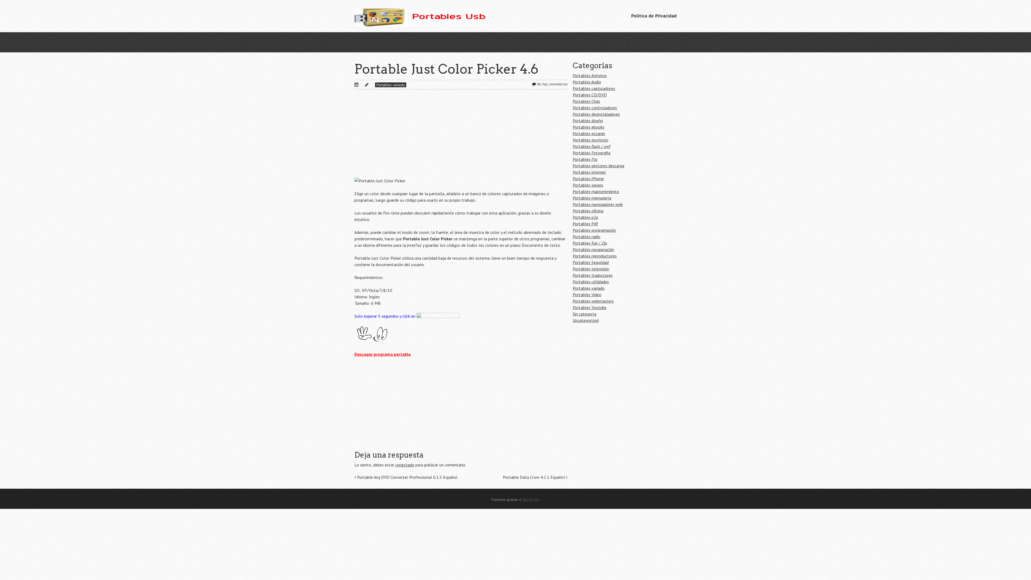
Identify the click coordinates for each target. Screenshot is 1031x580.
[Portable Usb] (420, 16)
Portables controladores (595, 107)
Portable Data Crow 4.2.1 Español (534, 477)
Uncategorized (586, 320)
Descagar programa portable (382, 354)
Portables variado (390, 84)
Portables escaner (589, 133)
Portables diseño (588, 120)
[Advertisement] (461, 137)
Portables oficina (588, 210)
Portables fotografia (591, 152)
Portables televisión (591, 268)
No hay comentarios (552, 84)
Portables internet (589, 172)
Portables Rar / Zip (590, 243)
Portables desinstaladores (596, 114)
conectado (404, 464)
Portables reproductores (595, 256)
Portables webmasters (593, 301)
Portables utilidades (591, 281)
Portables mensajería (592, 198)
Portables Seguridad (591, 262)
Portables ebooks (588, 127)
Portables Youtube (590, 307)
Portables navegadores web (598, 204)
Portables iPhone (588, 178)
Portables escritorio (590, 140)
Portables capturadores (594, 88)
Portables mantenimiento (596, 191)
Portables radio (586, 236)
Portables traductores (593, 275)
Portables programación (594, 230)
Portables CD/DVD (590, 94)
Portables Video (587, 294)
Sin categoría (584, 314)
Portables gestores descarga (598, 165)
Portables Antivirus (590, 75)
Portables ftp (585, 159)
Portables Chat (586, 101)
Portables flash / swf (592, 146)
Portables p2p (585, 217)
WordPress (530, 499)
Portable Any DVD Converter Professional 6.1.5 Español (407, 477)
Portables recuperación (593, 249)
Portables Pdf (585, 223)
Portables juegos (588, 185)
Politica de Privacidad (654, 16)
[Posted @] (362, 84)
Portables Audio (587, 82)
